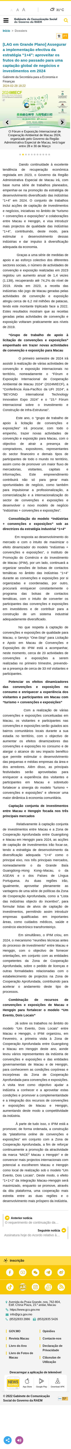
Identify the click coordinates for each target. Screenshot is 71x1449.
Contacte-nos (52, 1338)
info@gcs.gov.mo (21, 1314)
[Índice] (5, 20)
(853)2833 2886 (19, 1319)
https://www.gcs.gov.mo (25, 1309)
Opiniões (49, 1331)
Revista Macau (19, 1338)
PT (65, 36)
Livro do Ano (18, 1345)
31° (60, 10)
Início (6, 30)
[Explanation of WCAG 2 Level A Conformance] (63, 1398)
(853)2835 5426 (47, 1319)
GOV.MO (14, 1331)
